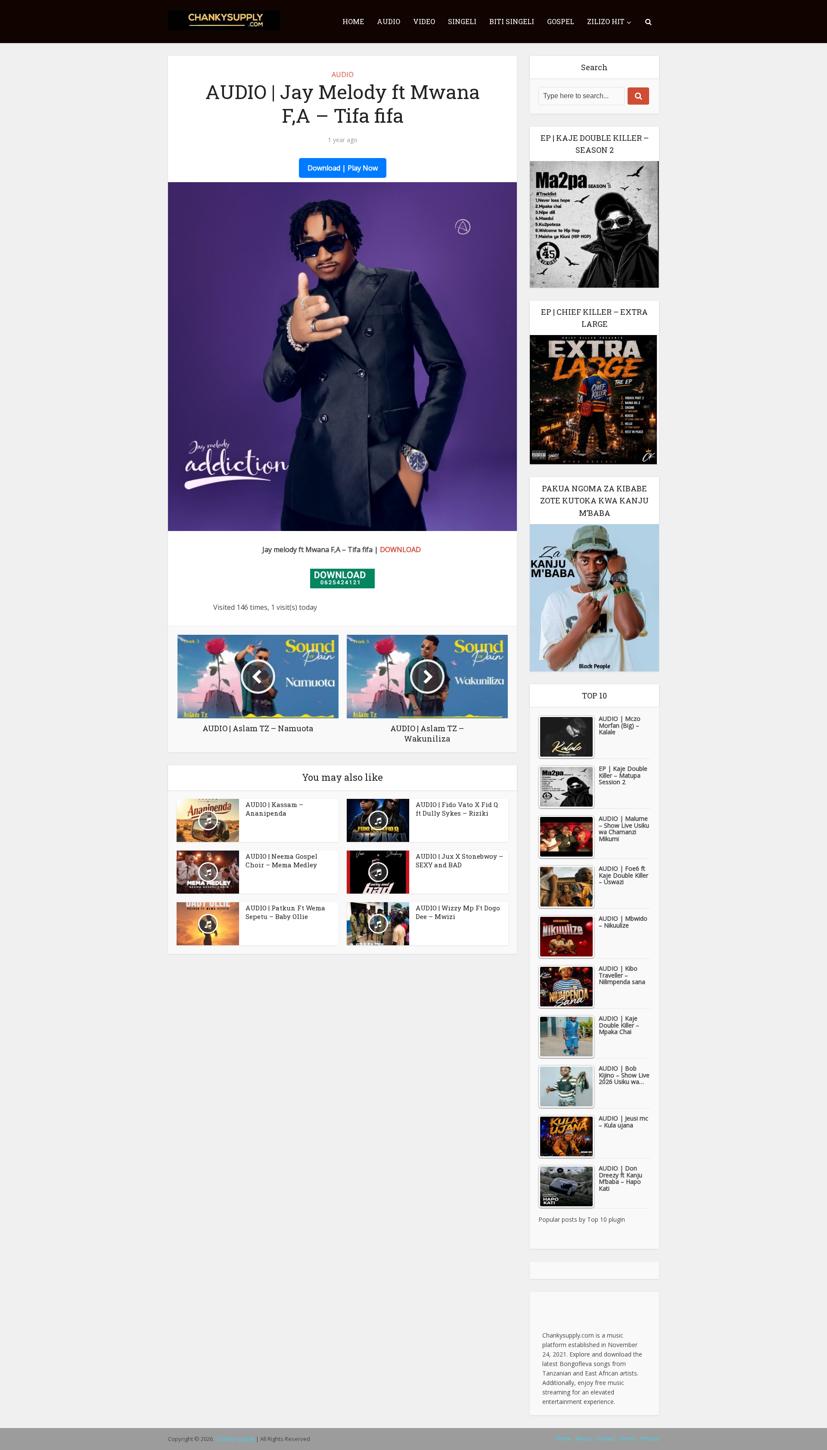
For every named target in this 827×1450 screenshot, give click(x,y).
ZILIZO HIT (606, 21)
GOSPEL (560, 21)
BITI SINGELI (511, 21)
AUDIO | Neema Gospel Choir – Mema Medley (281, 860)
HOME (353, 21)
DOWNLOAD (400, 549)
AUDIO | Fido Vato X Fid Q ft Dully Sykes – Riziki (457, 808)
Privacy (649, 1438)
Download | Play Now (343, 168)
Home (563, 1438)
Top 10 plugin (606, 1219)
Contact (605, 1438)
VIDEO (424, 21)
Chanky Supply (235, 1439)
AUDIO (388, 21)
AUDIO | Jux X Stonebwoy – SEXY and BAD (459, 860)
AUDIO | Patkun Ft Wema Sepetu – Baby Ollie (285, 912)
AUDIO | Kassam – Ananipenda (274, 808)
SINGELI (462, 21)
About (583, 1438)
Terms (627, 1438)
